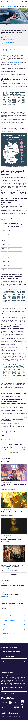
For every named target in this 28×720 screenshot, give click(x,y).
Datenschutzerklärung (17, 712)
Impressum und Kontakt (13, 713)
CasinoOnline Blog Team (9, 42)
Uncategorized (7, 615)
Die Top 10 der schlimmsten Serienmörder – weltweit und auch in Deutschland (13, 538)
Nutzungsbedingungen (6, 712)
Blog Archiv (17, 687)
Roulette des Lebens (11, 6)
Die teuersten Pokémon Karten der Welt (12, 512)
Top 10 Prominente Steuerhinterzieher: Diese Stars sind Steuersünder (12, 566)
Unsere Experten (10, 687)
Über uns (3, 687)
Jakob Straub (6, 488)
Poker (4, 624)
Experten (5, 638)
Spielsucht (4, 713)
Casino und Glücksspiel (9, 620)
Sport (3, 583)
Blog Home (3, 6)
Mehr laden (14, 574)
